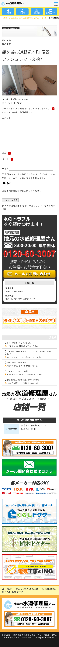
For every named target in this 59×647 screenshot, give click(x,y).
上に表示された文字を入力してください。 (23, 190)
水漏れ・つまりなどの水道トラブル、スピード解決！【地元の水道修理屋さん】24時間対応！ (30, 636)
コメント (6, 117)
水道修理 (8, 13)
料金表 (22, 13)
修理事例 (36, 13)
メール (7, 159)
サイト (5, 168)
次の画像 (6, 44)
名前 (6, 153)
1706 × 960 (22, 99)
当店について (51, 13)
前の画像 (6, 40)
